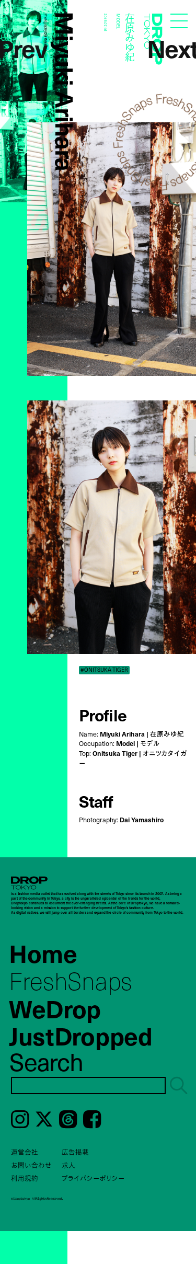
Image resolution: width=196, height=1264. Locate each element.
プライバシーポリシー (93, 1178)
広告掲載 (75, 1151)
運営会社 (24, 1151)
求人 (68, 1164)
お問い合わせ (31, 1164)
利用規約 (24, 1178)
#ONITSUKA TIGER (104, 669)
